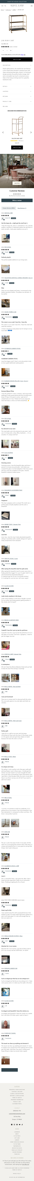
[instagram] (14, 1124)
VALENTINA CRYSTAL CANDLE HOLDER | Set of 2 (18, 277)
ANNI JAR (7, 831)
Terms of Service (17, 1097)
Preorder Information (17, 1099)
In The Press (17, 1136)
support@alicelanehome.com (17, 1113)
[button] (5, 47)
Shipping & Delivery (17, 1091)
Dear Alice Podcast (17, 1150)
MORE (17, 1129)
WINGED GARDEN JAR (10, 968)
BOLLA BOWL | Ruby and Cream (13, 720)
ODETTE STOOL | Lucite (11, 558)
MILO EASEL (8, 797)
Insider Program (17, 1152)
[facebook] (11, 1124)
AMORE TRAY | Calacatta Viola (12, 524)
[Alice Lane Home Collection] (17, 6)
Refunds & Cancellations (17, 1095)
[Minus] (3, 50)
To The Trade (17, 1144)
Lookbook (17, 1131)
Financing (17, 1154)
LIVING (14, 10)
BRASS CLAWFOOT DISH (11, 620)
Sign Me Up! (25, 1164)
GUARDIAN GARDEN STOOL (12, 348)
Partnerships (17, 1146)
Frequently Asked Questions (17, 1089)
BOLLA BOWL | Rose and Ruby (12, 686)
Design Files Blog (17, 1148)
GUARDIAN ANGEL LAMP (11, 866)
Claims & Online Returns (17, 1093)
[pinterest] (17, 1124)
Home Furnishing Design (17, 1142)
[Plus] (11, 50)
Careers (17, 1140)
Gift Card (17, 1138)
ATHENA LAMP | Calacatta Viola (12, 654)
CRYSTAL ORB (8, 213)
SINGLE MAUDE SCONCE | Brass (13, 936)
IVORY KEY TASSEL (10, 1033)
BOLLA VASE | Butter (10, 756)
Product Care (17, 1101)
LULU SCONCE (8, 452)
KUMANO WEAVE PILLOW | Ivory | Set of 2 (16, 381)
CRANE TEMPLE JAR (10, 312)
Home (2, 10)
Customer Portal (17, 1103)
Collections (8, 10)
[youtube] (19, 1124)
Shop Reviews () (22, 208)
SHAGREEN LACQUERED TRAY (13, 490)
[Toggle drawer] (2, 5)
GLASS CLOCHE (9, 586)
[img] (5, 215)
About (17, 1133)
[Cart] (32, 6)
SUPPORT (17, 1086)
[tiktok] (22, 1124)
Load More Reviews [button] (9, 1070)
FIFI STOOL (7, 247)
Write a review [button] (17, 200)
